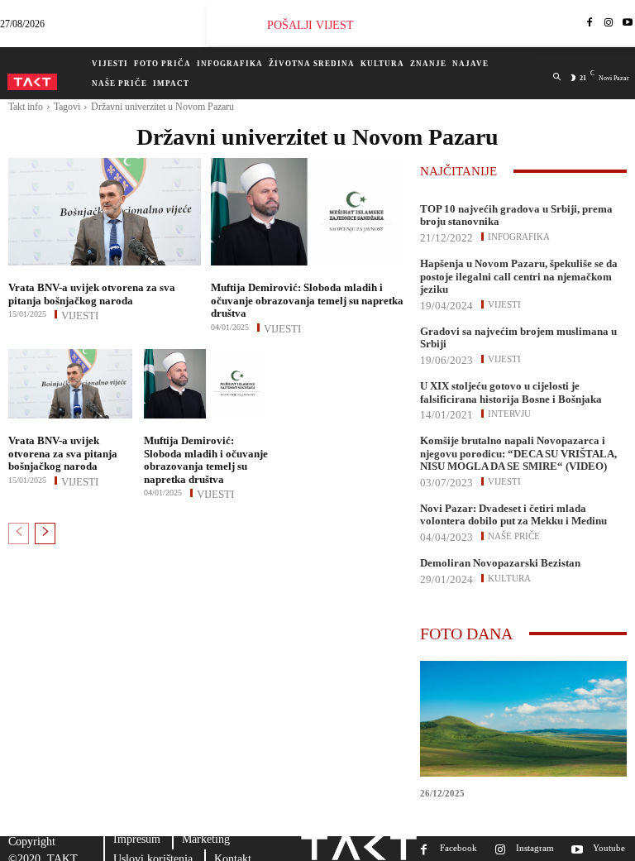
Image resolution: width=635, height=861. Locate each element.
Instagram (535, 848)
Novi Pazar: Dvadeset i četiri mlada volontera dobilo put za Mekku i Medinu (513, 515)
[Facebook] (589, 23)
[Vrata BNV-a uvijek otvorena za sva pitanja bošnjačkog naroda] (104, 211)
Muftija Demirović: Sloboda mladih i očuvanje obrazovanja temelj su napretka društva (307, 300)
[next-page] (45, 533)
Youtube (609, 848)
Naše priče (514, 536)
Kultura (509, 578)
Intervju (509, 413)
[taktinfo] (32, 82)
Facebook (458, 848)
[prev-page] (18, 533)
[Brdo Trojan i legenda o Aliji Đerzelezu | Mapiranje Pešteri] (523, 719)
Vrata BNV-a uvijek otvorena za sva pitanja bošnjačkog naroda (91, 294)
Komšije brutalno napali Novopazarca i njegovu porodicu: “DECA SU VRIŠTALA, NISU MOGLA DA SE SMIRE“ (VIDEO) (518, 453)
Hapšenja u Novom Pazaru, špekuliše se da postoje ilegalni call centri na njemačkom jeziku (519, 276)
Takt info (25, 106)
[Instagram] (608, 23)
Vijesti (79, 314)
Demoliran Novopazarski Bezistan (500, 563)
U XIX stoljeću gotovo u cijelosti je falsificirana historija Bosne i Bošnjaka (511, 392)
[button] (556, 77)
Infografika (519, 236)
